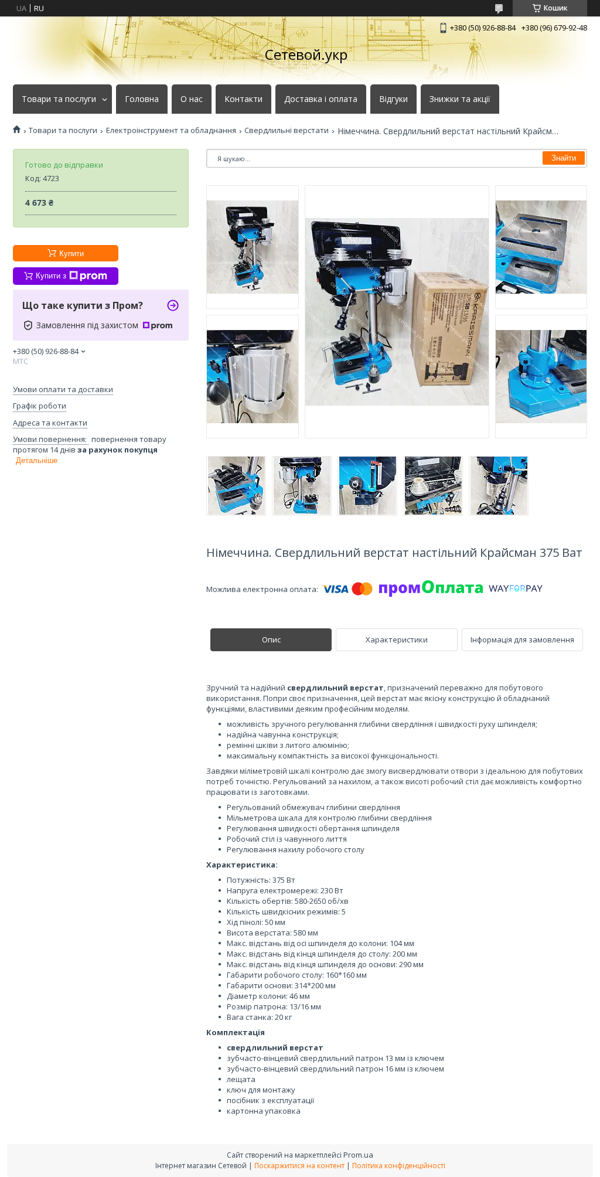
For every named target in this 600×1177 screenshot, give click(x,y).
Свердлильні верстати (286, 130)
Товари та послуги (59, 99)
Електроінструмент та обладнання (171, 130)
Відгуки (393, 99)
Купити (71, 253)
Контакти (243, 99)
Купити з (51, 275)
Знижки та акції (459, 99)
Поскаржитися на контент (299, 1166)
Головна (142, 99)
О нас (191, 99)
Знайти (563, 158)
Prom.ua (358, 1154)
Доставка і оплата (320, 99)
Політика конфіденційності (398, 1166)
